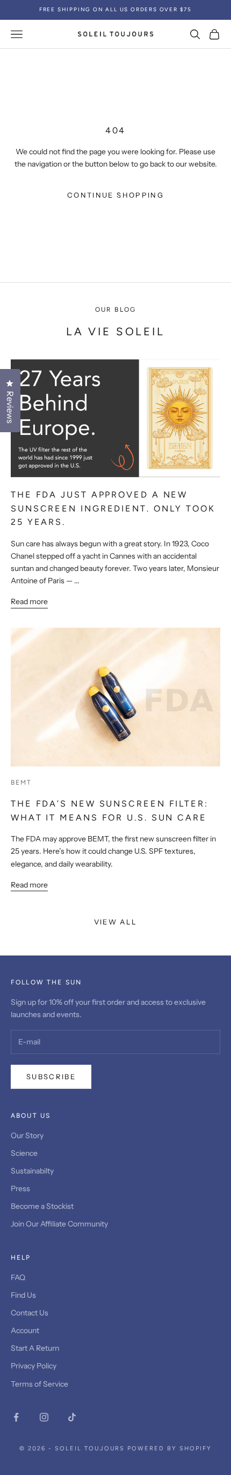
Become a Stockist (42, 1206)
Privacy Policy (33, 1366)
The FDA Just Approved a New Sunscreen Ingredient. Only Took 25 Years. (113, 509)
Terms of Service (39, 1384)
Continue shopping (115, 195)
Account (25, 1330)
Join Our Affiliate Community (59, 1224)
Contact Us (29, 1313)
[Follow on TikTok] (72, 1417)
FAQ (18, 1277)
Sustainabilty (32, 1171)
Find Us (23, 1295)
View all (116, 921)
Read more (29, 601)
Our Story (27, 1135)
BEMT (21, 782)
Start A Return (35, 1348)
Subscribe (51, 1076)
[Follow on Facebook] (16, 1417)
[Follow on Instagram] (44, 1417)
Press (20, 1188)
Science (24, 1153)
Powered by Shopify (169, 1448)
